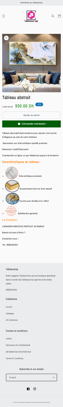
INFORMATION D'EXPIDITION (18, 352)
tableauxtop (21, 402)
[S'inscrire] (53, 377)
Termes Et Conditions (14, 358)
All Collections (12, 320)
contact (9, 338)
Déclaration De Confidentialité (18, 345)
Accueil (9, 307)
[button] (3, 16)
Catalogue (10, 313)
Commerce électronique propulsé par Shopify (37, 402)
